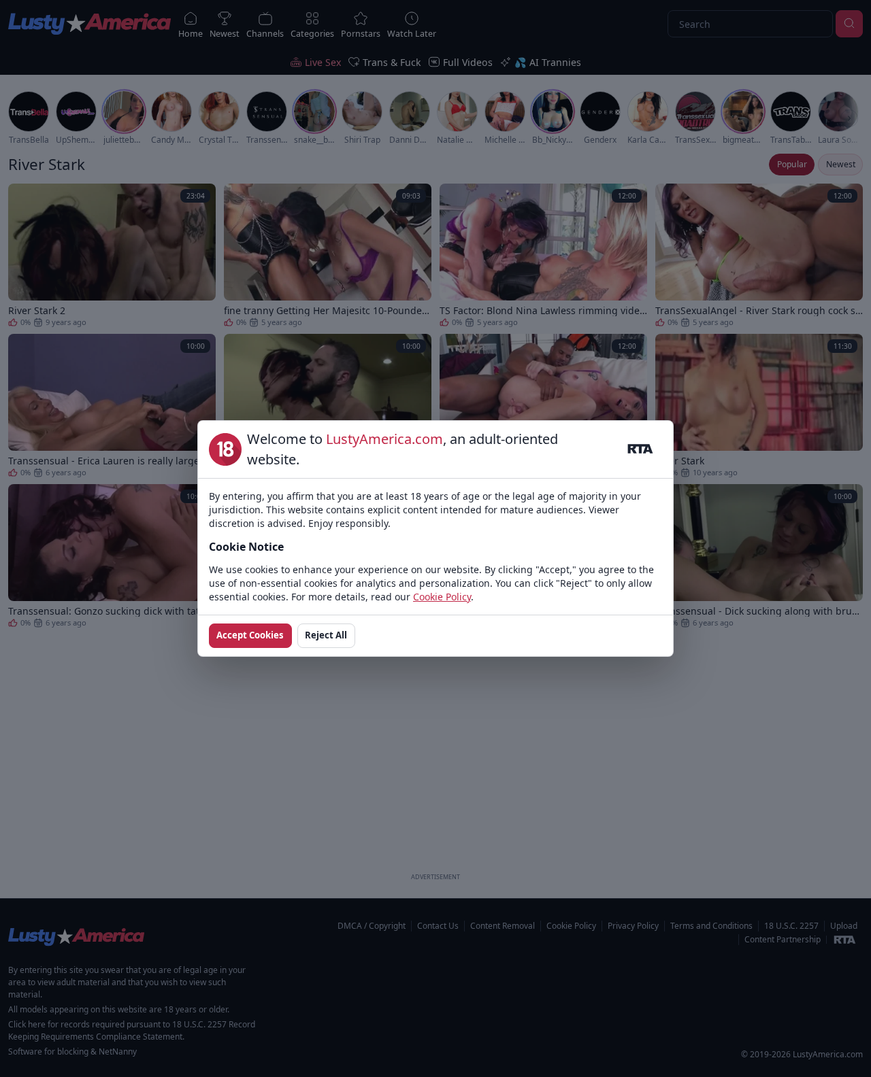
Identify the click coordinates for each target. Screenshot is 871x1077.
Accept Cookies (250, 635)
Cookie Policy (442, 596)
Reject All (326, 635)
